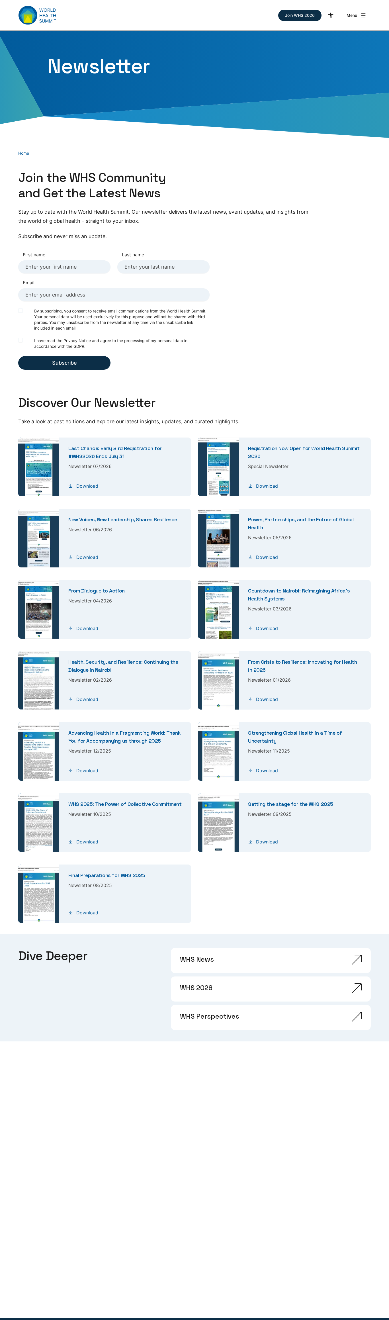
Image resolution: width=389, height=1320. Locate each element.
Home (23, 153)
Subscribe (64, 363)
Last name (133, 254)
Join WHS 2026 (300, 15)
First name (34, 254)
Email (28, 282)
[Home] (37, 15)
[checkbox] (20, 310)
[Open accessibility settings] (330, 15)
